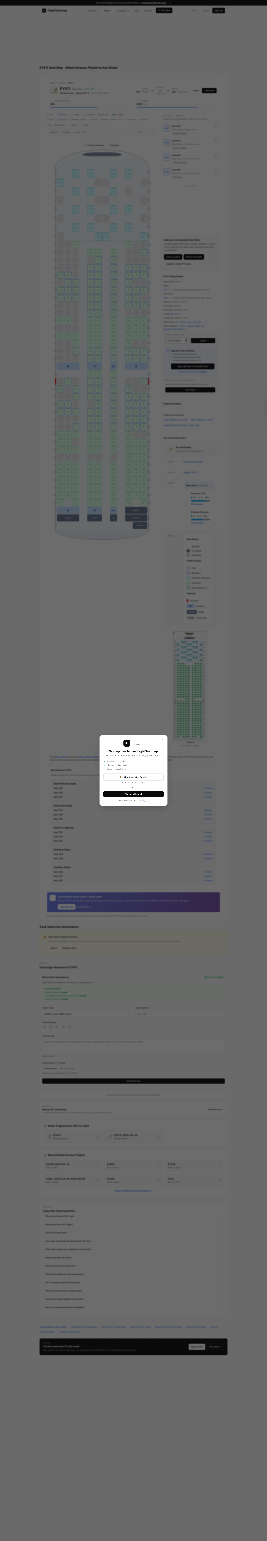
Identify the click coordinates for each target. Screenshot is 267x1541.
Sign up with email (133, 794)
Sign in (145, 800)
